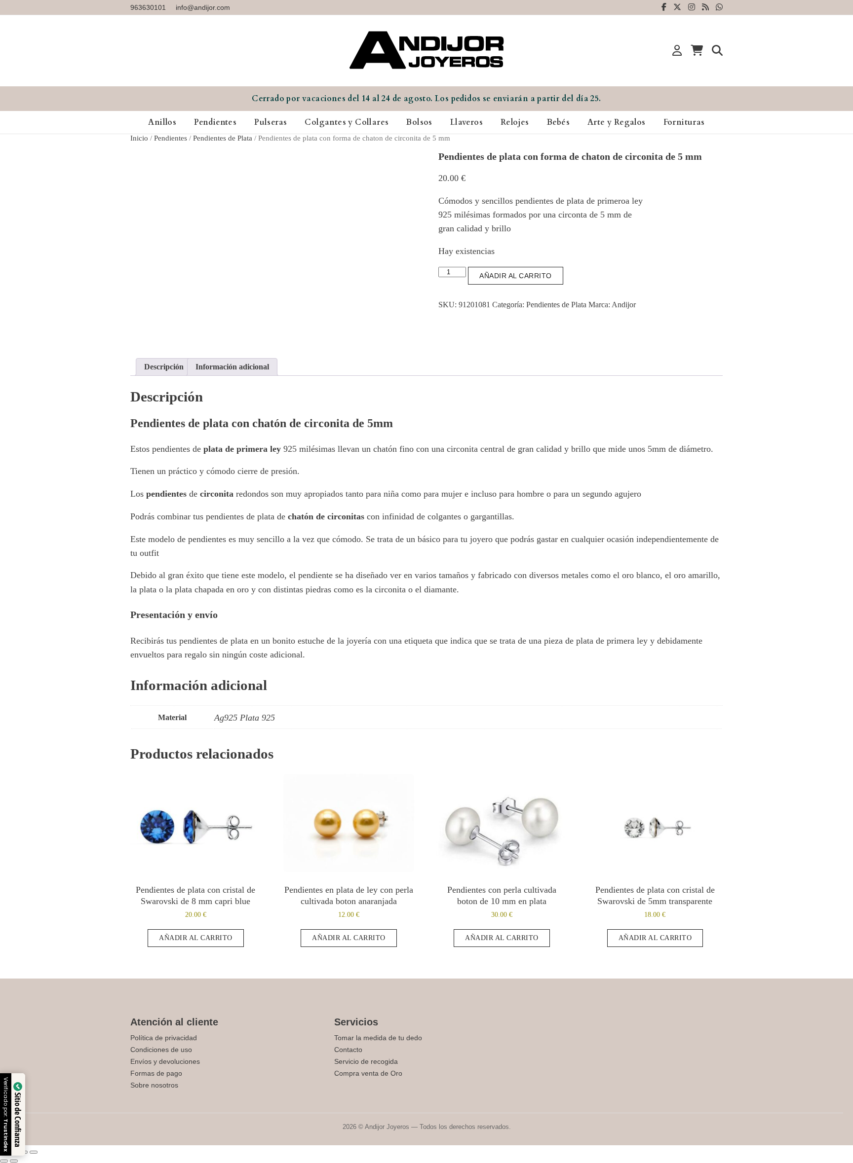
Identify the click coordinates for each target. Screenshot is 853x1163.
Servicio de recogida (366, 1061)
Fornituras (684, 122)
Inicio (139, 138)
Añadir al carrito (515, 276)
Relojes (515, 122)
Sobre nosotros (154, 1085)
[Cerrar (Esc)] (34, 1152)
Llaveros (466, 122)
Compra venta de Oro (368, 1073)
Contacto (348, 1050)
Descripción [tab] (164, 367)
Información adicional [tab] (232, 367)
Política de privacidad (163, 1038)
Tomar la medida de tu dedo (378, 1038)
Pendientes (215, 122)
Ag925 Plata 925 (244, 718)
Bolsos (419, 122)
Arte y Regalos (616, 122)
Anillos (162, 122)
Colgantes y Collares (346, 122)
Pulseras (270, 122)
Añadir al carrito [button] (196, 938)
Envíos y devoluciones (165, 1061)
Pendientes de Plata (222, 138)
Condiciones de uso (161, 1050)
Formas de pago (156, 1073)
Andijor (624, 304)
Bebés (558, 122)
